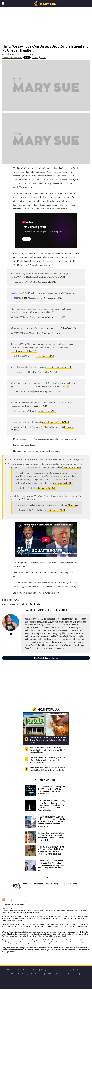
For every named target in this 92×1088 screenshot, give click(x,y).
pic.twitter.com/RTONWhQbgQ (61, 328)
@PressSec (72, 504)
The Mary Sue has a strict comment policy (37, 582)
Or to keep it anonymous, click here (64, 884)
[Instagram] (30, 605)
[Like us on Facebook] (26, 605)
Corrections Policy (37, 974)
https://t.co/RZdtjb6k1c (63, 482)
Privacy (43, 970)
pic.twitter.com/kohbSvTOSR (58, 366)
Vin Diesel (17, 600)
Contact (75, 974)
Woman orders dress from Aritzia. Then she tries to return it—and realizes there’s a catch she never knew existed (51, 836)
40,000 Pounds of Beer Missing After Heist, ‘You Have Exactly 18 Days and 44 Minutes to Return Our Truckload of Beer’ (51, 790)
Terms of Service (54, 970)
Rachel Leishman (9, 54)
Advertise (35, 970)
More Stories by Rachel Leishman (46, 658)
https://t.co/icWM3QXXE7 (54, 276)
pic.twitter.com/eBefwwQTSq (35, 405)
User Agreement (79, 970)
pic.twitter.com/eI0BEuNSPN (24, 350)
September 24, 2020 (56, 509)
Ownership (66, 974)
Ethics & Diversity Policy (19, 974)
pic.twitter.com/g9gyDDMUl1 (55, 421)
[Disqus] (46, 925)
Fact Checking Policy (53, 974)
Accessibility (66, 970)
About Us (26, 970)
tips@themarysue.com (49, 592)
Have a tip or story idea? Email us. (36, 884)
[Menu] (3, 3)
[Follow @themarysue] (22, 605)
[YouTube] (38, 605)
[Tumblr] (34, 605)
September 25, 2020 (47, 281)
